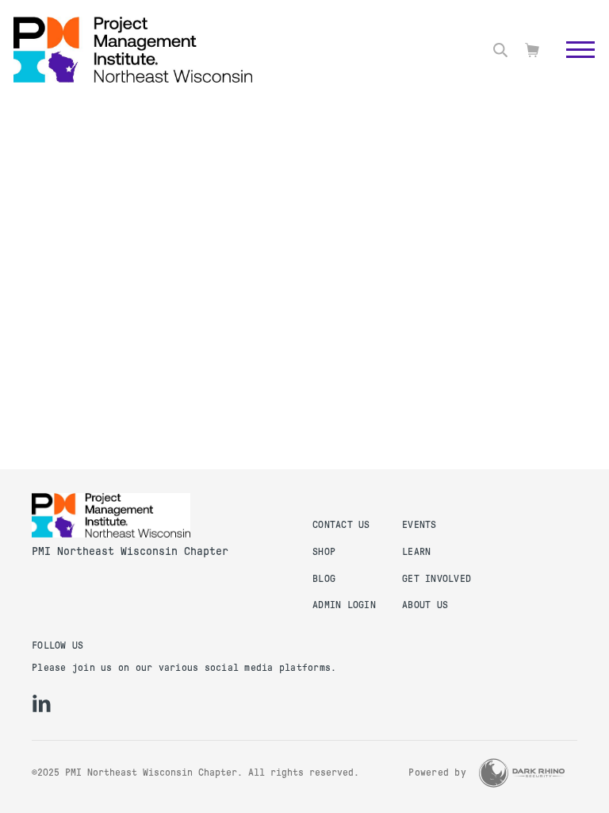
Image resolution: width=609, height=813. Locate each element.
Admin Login (344, 605)
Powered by (437, 772)
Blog (323, 578)
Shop (323, 551)
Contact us (341, 524)
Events (419, 524)
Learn (416, 551)
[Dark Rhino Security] (521, 773)
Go (572, 67)
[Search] (500, 50)
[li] (42, 703)
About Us (425, 605)
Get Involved (436, 578)
